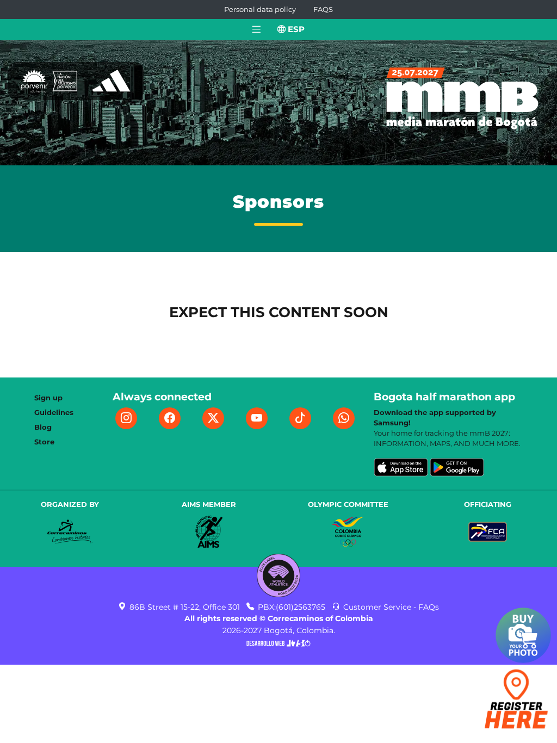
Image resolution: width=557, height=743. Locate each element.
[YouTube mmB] (257, 418)
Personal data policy (260, 9)
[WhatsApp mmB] (344, 418)
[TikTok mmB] (300, 418)
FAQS (323, 9)
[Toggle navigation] (256, 29)
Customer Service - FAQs (390, 607)
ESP (295, 29)
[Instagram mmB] (126, 418)
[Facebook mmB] (170, 418)
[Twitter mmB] (213, 418)
